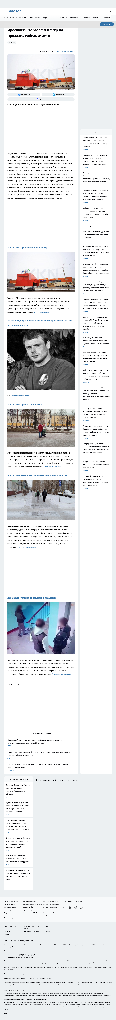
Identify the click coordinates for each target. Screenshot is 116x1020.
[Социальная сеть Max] (41, 99)
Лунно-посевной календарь (67, 18)
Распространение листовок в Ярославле (16, 974)
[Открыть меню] (4, 11)
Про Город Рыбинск (10, 907)
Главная (6, 934)
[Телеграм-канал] (58, 94)
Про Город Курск (9, 904)
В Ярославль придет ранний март (24, 404)
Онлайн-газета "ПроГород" (32, 913)
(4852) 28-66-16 (23, 955)
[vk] (11, 685)
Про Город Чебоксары (50, 907)
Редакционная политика (32, 931)
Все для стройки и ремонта (15, 18)
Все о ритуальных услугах (41, 18)
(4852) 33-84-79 (19, 957)
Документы (7, 913)
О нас (46, 926)
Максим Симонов (65, 51)
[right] (113, 18)
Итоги (12, 42)
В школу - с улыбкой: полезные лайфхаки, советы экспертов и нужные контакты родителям (37, 767)
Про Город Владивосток (11, 910)
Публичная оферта (10, 918)
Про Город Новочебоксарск (51, 904)
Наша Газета (47, 910)
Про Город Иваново (29, 901)
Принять (107, 24)
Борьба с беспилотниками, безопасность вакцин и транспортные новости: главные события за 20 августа (39, 755)
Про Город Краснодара (30, 910)
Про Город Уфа (28, 907)
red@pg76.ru (29, 957)
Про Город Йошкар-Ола (50, 901)
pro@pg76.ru (33, 955)
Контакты (7, 931)
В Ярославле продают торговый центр (27, 247)
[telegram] (18, 685)
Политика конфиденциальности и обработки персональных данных (25, 999)
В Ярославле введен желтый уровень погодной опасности (37, 475)
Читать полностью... (42, 311)
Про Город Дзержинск (11, 901)
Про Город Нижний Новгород (32, 904)
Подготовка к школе (91, 18)
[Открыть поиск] (110, 11)
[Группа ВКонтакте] (23, 94)
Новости (47, 931)
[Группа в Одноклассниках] (70, 907)
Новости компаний (10, 926)
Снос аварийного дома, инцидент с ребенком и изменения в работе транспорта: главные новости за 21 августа (36, 743)
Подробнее (107, 996)
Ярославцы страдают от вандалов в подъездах (31, 597)
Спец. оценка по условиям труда (14, 990)
